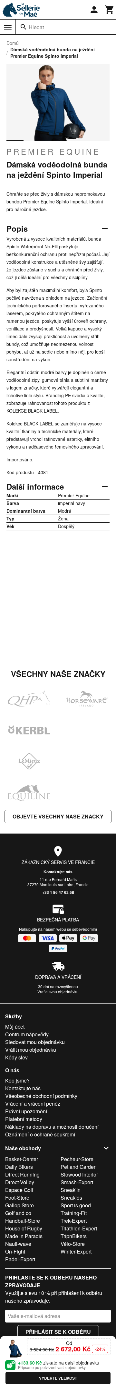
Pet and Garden (79, 1166)
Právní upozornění (26, 1111)
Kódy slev (16, 1057)
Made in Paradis (24, 1236)
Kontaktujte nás (58, 871)
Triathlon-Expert (79, 1228)
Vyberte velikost (58, 1378)
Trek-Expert (74, 1220)
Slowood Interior (79, 1174)
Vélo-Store (73, 1243)
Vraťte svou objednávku (58, 991)
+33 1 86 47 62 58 (58, 892)
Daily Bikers (19, 1166)
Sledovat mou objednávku (35, 1042)
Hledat (36, 27)
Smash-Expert (77, 1182)
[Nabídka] (7, 27)
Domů (12, 43)
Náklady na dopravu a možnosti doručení (52, 1126)
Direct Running (22, 1174)
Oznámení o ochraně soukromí (40, 1134)
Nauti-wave (18, 1243)
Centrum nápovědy (27, 1034)
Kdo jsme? (17, 1080)
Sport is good (76, 1205)
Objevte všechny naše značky (58, 816)
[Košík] (109, 9)
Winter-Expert (76, 1251)
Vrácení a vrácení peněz (32, 1103)
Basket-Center (21, 1159)
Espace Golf (19, 1190)
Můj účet (14, 1026)
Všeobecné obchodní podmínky (41, 1096)
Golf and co (18, 1213)
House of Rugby (23, 1228)
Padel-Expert (20, 1259)
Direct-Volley (19, 1182)
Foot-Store (17, 1197)
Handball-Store (22, 1220)
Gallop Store (19, 1205)
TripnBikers (74, 1236)
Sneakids (71, 1197)
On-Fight (15, 1251)
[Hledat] (23, 27)
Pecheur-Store (77, 1159)
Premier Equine (53, 151)
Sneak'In (71, 1190)
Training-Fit (74, 1213)
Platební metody (23, 1119)
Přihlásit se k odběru (58, 1331)
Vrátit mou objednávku (30, 1049)
